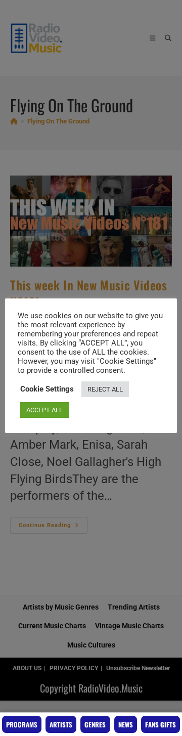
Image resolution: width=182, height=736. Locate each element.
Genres (95, 724)
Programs (21, 724)
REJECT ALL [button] (105, 389)
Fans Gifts (160, 724)
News (125, 724)
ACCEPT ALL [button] (44, 410)
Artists (61, 724)
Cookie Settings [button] (47, 389)
